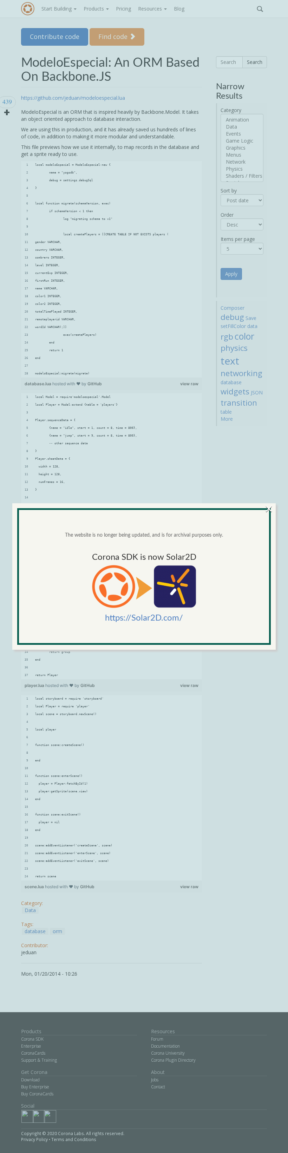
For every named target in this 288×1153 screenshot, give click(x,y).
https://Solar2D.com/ (144, 618)
